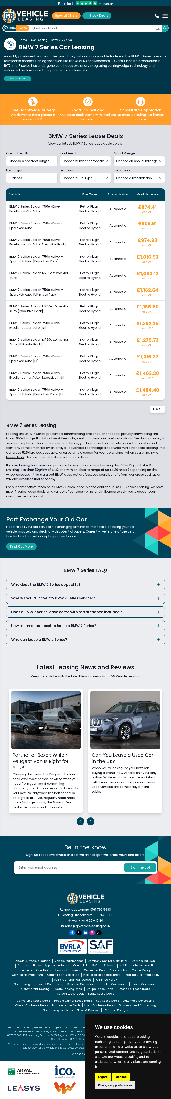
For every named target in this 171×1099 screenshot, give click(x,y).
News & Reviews (88, 1010)
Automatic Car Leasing (138, 1001)
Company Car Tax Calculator (107, 961)
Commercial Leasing (35, 989)
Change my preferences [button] (115, 1085)
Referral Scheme (104, 965)
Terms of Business (67, 970)
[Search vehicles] (165, 28)
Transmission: (122, 170)
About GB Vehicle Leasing (32, 961)
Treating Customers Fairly (141, 975)
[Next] (91, 821)
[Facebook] (72, 932)
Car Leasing (22, 984)
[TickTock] (99, 932)
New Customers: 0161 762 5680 (87, 909)
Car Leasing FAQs (144, 961)
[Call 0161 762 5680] (156, 15)
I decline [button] (121, 1077)
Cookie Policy (141, 970)
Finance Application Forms (51, 965)
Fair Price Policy (106, 980)
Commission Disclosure (63, 975)
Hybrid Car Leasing (144, 984)
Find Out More (21, 546)
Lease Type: (14, 170)
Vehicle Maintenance (69, 961)
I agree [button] (103, 1077)
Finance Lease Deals (66, 1005)
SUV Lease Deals (107, 1001)
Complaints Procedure (27, 975)
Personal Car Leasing (48, 984)
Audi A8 (81, 61)
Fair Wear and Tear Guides (72, 980)
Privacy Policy (118, 970)
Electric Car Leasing (114, 984)
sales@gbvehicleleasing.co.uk (87, 926)
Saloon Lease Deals (70, 994)
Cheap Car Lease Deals (31, 1005)
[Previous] (80, 821)
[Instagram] (92, 932)
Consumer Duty (94, 970)
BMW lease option (69, 474)
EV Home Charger (116, 1010)
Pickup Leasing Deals (68, 989)
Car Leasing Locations (58, 1010)
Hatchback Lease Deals (134, 989)
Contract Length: (17, 153)
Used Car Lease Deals (99, 1005)
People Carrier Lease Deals (73, 1001)
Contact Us (80, 965)
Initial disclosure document (101, 975)
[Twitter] (79, 932)
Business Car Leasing (81, 984)
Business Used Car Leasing (137, 1005)
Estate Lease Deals (101, 994)
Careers (23, 965)
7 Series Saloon (17, 79)
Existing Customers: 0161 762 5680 (87, 915)
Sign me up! (140, 867)
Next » (157, 409)
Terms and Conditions (36, 970)
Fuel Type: (66, 170)
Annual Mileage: (124, 153)
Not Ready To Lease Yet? (137, 965)
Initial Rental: (68, 153)
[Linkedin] (85, 932)
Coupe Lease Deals (100, 989)
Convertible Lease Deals (33, 1001)
